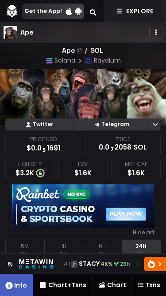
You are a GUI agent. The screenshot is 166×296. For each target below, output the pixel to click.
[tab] (24, 251)
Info (20, 285)
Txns (152, 284)
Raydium (107, 60)
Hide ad (143, 232)
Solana (64, 60)
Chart (116, 284)
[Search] (93, 11)
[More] (155, 32)
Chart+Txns (67, 284)
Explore (139, 11)
